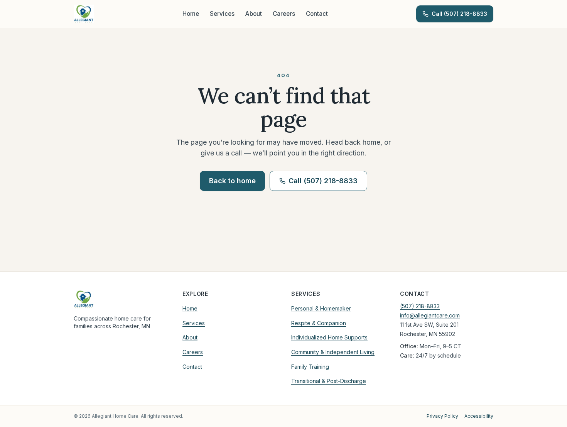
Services (222, 13)
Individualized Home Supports (329, 337)
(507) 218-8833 (420, 306)
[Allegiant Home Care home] (84, 14)
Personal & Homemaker (321, 308)
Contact (317, 13)
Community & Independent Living (333, 352)
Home (190, 13)
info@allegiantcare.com (430, 315)
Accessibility (478, 416)
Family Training (310, 366)
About (253, 13)
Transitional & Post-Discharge (328, 381)
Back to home (232, 181)
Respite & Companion (318, 323)
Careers (284, 13)
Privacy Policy (442, 416)
